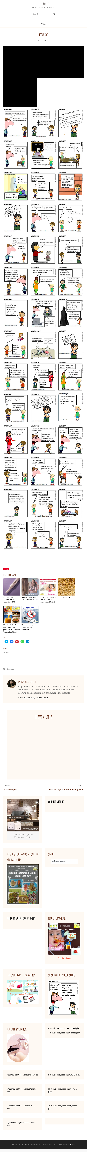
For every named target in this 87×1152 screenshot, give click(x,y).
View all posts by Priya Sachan (33, 697)
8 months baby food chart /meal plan (22, 1075)
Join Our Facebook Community (21, 918)
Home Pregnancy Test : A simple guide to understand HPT (11, 599)
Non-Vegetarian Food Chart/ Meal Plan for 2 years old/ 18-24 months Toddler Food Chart (11, 628)
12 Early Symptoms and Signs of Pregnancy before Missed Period (48, 599)
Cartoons (42, 40)
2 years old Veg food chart (18, 1122)
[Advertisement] (44, 62)
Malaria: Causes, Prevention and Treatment (27, 627)
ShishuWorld (43, 4)
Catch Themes (70, 1144)
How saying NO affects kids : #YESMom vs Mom (30, 598)
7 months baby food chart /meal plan (64, 1033)
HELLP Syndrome (64, 597)
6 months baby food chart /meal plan (64, 1028)
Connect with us (56, 802)
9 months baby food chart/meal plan (64, 1075)
